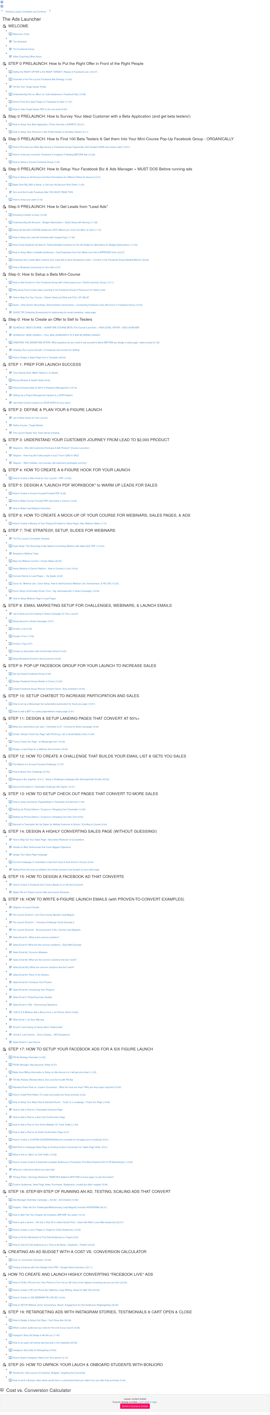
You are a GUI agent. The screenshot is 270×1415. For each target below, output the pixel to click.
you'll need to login (147, 1401)
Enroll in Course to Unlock (135, 1406)
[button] (2, 2)
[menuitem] (2, 7)
